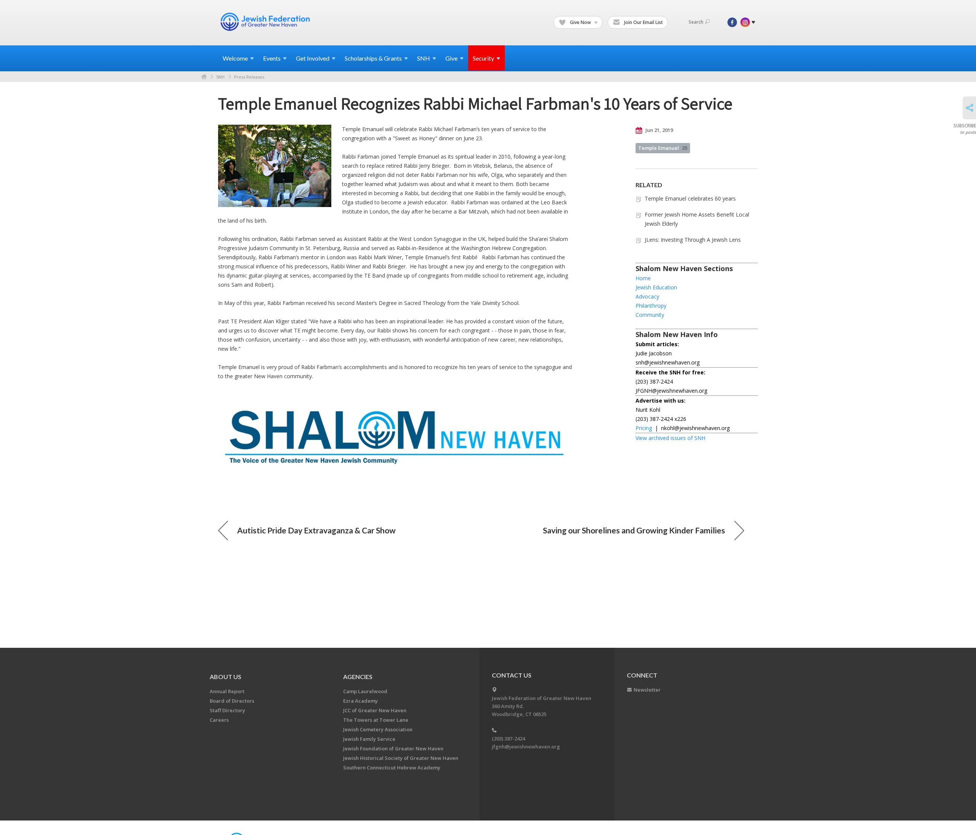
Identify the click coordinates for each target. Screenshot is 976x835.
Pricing (644, 428)
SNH (220, 77)
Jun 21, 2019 (658, 130)
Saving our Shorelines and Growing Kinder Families (634, 530)
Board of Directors (232, 700)
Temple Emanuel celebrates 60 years (690, 198)
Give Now (580, 22)
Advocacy (647, 296)
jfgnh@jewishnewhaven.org (526, 746)
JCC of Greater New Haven (374, 710)
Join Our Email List (643, 22)
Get (312, 58)
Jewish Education (656, 287)
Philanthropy (651, 305)
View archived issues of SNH (670, 438)
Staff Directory (227, 710)
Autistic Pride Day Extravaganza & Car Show (316, 530)
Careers (219, 719)
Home (204, 76)
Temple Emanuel (662, 148)
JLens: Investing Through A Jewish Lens (693, 239)
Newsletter (647, 689)
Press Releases (249, 77)
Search (696, 22)
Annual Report (227, 691)
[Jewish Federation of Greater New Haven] (266, 21)
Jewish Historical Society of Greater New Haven (400, 758)
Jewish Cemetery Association (378, 729)
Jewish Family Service (369, 738)
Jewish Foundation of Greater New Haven (393, 748)
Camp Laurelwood (365, 691)
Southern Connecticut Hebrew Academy (391, 767)
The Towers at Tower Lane (375, 719)
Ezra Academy (360, 700)
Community (650, 314)
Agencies (357, 676)
